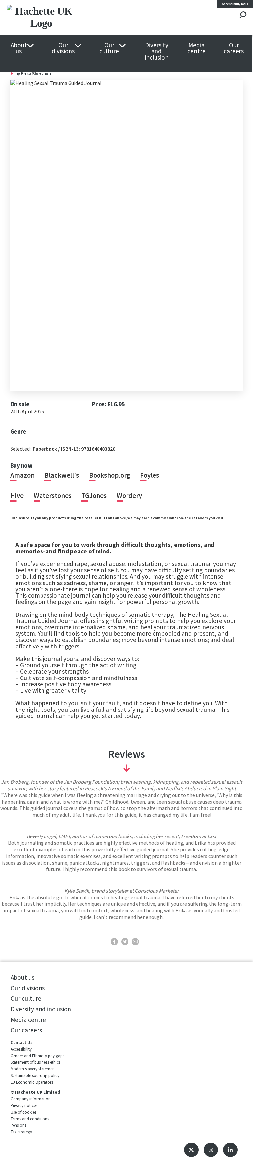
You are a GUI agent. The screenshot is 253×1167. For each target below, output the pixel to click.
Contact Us (21, 1042)
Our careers (234, 48)
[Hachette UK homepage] (55, 17)
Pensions (18, 1125)
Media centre (196, 48)
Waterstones (52, 495)
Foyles (149, 475)
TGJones (94, 495)
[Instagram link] (211, 1150)
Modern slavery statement (33, 1068)
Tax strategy (21, 1131)
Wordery (129, 495)
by (33, 73)
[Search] (243, 15)
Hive (17, 495)
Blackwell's (61, 475)
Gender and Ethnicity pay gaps (37, 1055)
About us (19, 48)
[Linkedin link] (230, 1150)
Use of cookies (23, 1112)
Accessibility (21, 1049)
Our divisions (63, 48)
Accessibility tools (235, 4)
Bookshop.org (109, 475)
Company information (31, 1098)
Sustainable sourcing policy (35, 1075)
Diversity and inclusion (157, 51)
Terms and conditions (30, 1118)
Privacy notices (24, 1105)
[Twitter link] (191, 1150)
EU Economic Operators (32, 1082)
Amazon (22, 475)
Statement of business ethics (35, 1062)
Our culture (109, 48)
